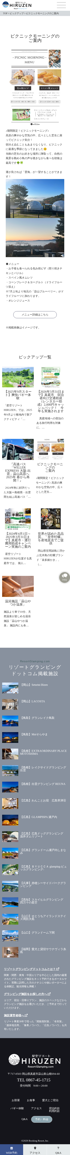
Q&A (25, 1119)
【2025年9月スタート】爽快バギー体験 (18, 395)
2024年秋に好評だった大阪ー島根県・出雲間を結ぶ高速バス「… (17, 492)
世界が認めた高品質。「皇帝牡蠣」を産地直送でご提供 (51, 538)
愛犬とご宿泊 (50, 1100)
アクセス (36, 1108)
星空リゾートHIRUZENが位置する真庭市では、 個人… (18, 559)
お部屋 (16, 1100)
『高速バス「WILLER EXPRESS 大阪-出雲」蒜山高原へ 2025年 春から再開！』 (18, 472)
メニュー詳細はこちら (35, 314)
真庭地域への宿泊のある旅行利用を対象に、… (50, 423)
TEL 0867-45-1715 (33, 1080)
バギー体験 (17, 1108)
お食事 (31, 1100)
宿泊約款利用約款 (54, 1109)
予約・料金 (41, 1119)
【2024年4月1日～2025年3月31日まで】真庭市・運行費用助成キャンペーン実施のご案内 (18, 540)
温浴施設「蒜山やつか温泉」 (18, 602)
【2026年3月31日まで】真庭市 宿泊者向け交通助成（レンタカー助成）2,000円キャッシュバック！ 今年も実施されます (50, 401)
